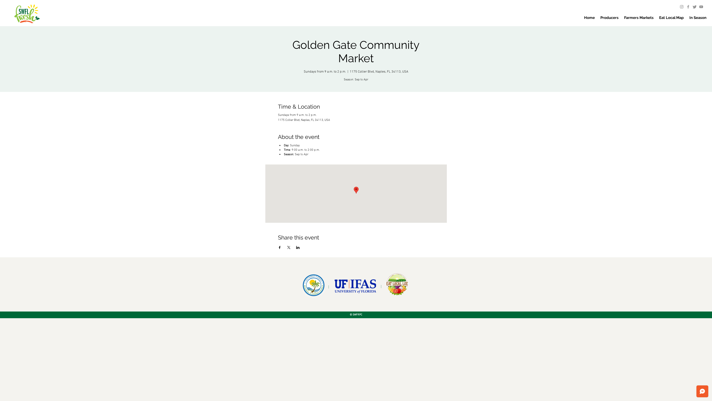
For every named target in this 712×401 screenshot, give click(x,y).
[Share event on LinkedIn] (298, 247)
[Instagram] (681, 6)
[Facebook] (688, 6)
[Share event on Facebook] (279, 247)
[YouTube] (701, 6)
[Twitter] (694, 6)
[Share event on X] (289, 247)
